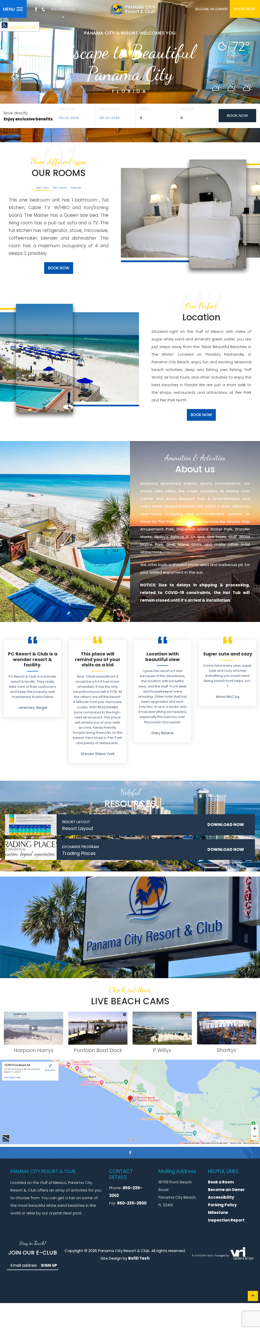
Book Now (244, 8)
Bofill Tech (139, 1258)
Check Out (109, 108)
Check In (67, 108)
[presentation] (42, 188)
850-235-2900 (132, 1203)
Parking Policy (222, 1205)
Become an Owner (226, 1189)
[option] (32, 678)
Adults (143, 108)
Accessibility (221, 1197)
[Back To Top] (253, 1296)
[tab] (42, 187)
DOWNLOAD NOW (225, 824)
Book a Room (221, 1182)
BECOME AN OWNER (212, 9)
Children (186, 108)
